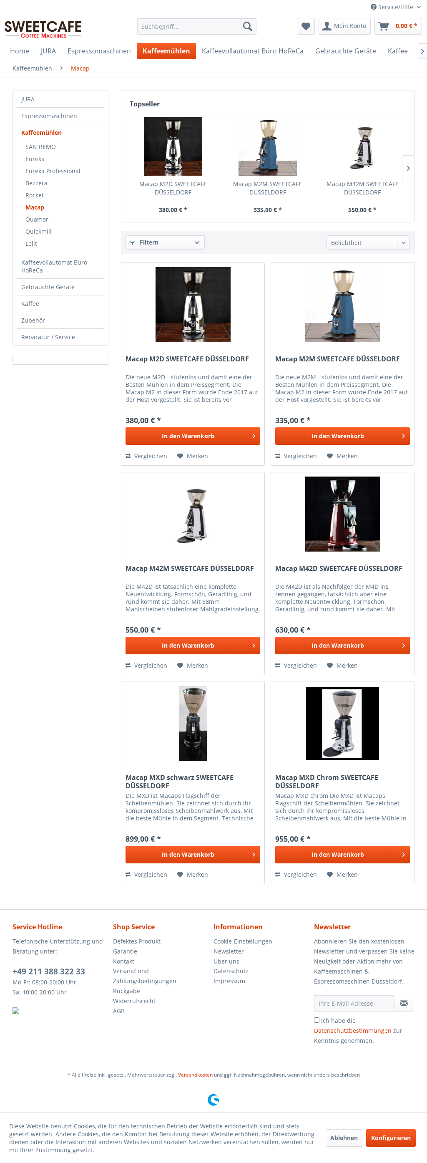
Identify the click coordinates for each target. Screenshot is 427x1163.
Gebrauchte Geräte (48, 287)
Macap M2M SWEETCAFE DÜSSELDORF (267, 188)
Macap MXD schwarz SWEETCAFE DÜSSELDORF (180, 781)
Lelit (31, 243)
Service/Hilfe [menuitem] (396, 7)
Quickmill (38, 231)
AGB (119, 1011)
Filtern (148, 242)
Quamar (36, 219)
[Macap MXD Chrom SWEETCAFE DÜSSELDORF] (342, 723)
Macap (34, 207)
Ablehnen (344, 1138)
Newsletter (229, 951)
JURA (28, 99)
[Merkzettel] (306, 26)
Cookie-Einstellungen (243, 941)
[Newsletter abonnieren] (404, 1003)
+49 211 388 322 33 (49, 971)
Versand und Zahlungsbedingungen (144, 976)
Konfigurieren (391, 1138)
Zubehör (33, 320)
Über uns (226, 961)
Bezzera (36, 183)
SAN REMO (40, 147)
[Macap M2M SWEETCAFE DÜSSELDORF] (267, 146)
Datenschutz (231, 971)
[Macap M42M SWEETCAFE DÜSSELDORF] (362, 146)
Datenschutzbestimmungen (353, 1030)
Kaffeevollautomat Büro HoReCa (54, 266)
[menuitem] (197, 26)
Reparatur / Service (48, 337)
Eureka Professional (52, 171)
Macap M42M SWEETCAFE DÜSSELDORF (363, 188)
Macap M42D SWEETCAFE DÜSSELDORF (338, 568)
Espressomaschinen (49, 116)
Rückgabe (126, 991)
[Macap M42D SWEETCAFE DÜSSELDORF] (342, 514)
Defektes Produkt (137, 941)
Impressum (229, 981)
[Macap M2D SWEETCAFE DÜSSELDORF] (173, 146)
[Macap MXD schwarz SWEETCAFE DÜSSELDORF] (193, 723)
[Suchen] (247, 26)
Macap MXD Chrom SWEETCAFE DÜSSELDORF (326, 781)
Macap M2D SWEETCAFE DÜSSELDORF (173, 188)
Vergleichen (150, 456)
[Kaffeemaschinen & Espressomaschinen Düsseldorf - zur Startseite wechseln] (43, 28)
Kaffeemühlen (41, 132)
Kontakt (123, 961)
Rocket (34, 195)
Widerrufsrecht (134, 1001)
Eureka (35, 159)
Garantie (125, 951)
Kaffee (30, 304)
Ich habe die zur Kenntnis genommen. (358, 1030)
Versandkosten (195, 1074)
